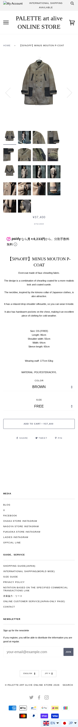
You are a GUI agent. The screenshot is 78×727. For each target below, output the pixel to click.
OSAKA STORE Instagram (20, 521)
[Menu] (6, 22)
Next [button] (67, 92)
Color (39, 380)
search (68, 685)
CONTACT (9, 607)
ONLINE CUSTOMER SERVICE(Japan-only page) (34, 601)
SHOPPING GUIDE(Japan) (19, 566)
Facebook (10, 515)
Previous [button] (10, 92)
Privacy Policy (14, 582)
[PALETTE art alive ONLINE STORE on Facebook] (39, 698)
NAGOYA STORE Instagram (21, 526)
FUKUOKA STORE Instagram (21, 532)
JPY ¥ (47, 674)
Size (39, 400)
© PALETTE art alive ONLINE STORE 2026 (32, 685)
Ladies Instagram (15, 537)
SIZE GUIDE (10, 577)
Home (7, 45)
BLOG (6, 505)
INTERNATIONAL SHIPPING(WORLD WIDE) (29, 571)
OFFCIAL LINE (12, 542)
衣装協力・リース (12, 596)
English (28, 674)
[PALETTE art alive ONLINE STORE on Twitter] (31, 698)
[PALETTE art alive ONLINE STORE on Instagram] (46, 698)
